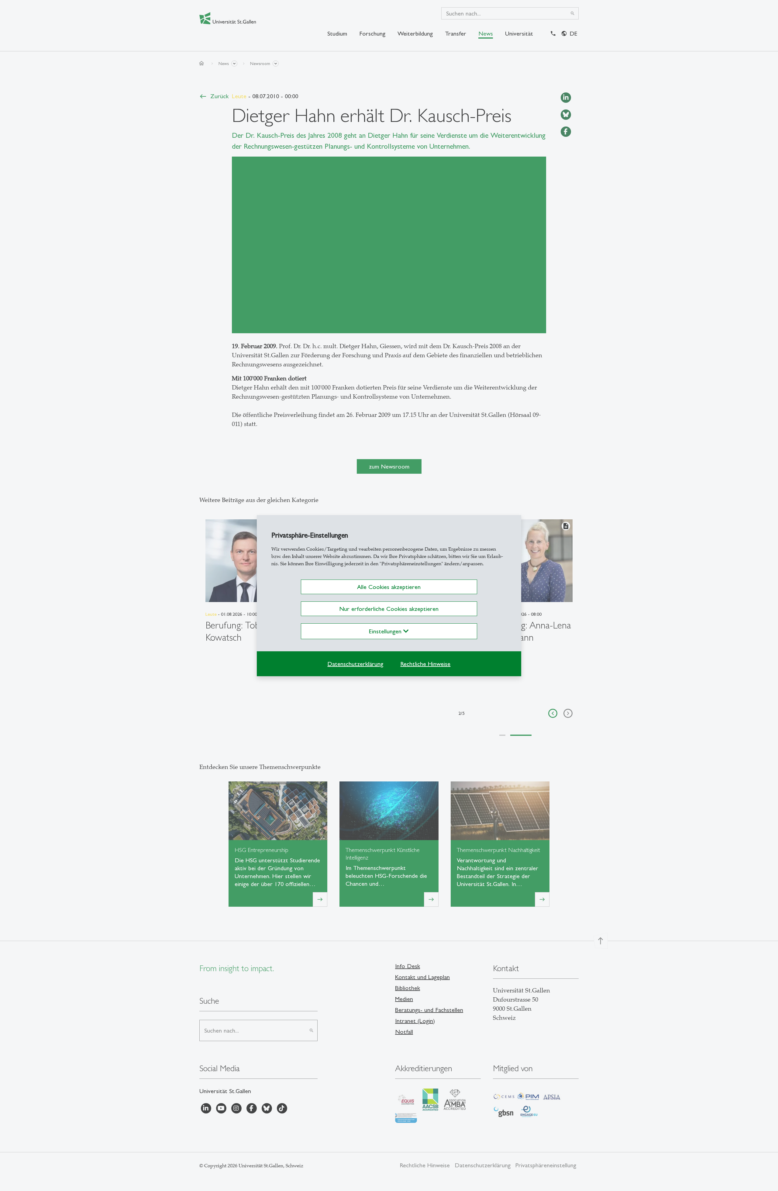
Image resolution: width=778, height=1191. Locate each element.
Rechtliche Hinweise (425, 663)
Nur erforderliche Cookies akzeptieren (389, 608)
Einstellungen (386, 631)
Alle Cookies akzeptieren (389, 586)
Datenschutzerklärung (355, 663)
